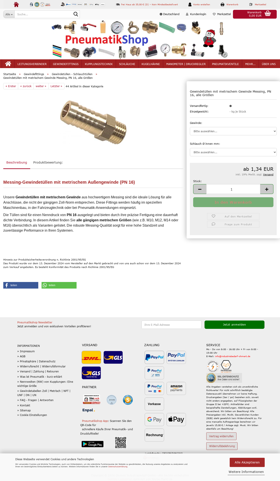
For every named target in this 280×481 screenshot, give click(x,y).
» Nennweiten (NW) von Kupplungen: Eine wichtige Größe (45, 383)
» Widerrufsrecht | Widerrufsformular (41, 366)
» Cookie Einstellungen (32, 414)
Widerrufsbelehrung (222, 446)
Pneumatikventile (225, 63)
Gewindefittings (66, 63)
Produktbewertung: (48, 162)
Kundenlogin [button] (197, 14)
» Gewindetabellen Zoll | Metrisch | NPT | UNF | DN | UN (43, 392)
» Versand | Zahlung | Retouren (38, 371)
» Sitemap (24, 410)
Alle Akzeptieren (247, 462)
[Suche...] (76, 14)
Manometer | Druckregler (186, 63)
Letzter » (56, 86)
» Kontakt (23, 405)
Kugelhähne (151, 63)
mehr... (250, 63)
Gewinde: (196, 122)
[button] (169, 14)
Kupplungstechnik (99, 63)
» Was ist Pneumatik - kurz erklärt (39, 376)
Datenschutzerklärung (117, 466)
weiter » (41, 86)
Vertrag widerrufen (221, 436)
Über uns (269, 63)
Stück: (197, 181)
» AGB (21, 356)
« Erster (10, 86)
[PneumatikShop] (140, 39)
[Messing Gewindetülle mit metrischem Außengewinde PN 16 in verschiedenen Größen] (93, 122)
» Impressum (26, 351)
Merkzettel (223, 14)
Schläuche (127, 63)
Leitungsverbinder (32, 63)
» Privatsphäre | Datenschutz (36, 361)
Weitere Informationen (246, 472)
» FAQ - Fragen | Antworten (35, 400)
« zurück (26, 86)
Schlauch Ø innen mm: (205, 143)
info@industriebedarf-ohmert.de (232, 356)
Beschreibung (16, 162)
